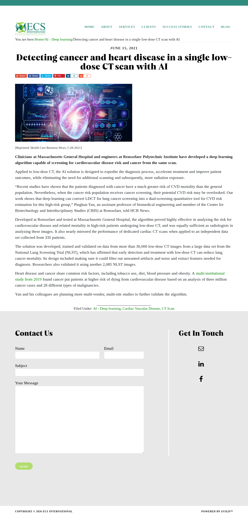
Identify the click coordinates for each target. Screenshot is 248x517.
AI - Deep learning (107, 308)
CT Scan (168, 308)
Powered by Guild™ (217, 511)
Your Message (26, 383)
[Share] (68, 76)
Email (108, 348)
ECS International (37, 29)
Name (20, 348)
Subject (21, 365)
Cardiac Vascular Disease (141, 308)
